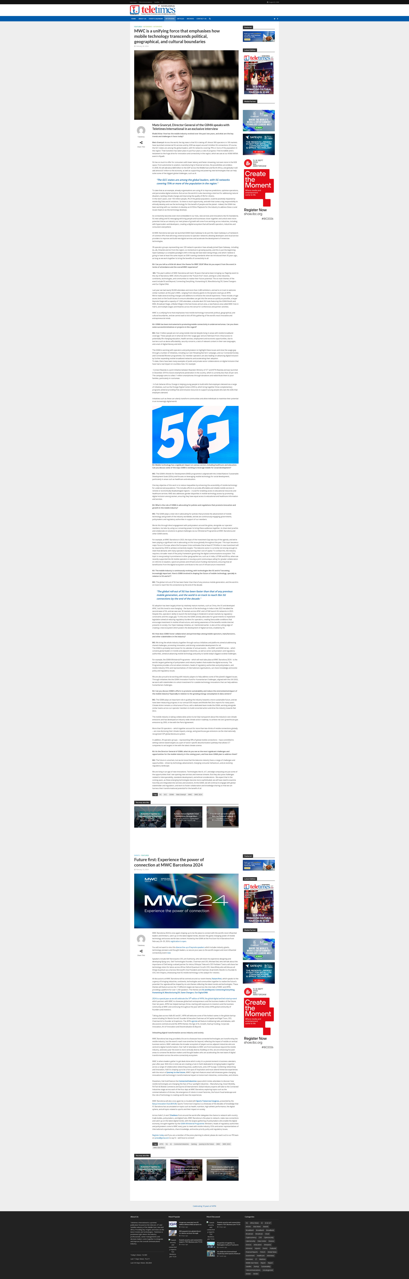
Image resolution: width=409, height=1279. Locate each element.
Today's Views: (136, 1255)
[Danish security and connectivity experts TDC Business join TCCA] (173, 1248)
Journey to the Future (206, 1144)
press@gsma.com (162, 1138)
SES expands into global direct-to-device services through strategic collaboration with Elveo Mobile (190, 1234)
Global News (272, 1252)
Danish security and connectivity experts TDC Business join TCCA (190, 1241)
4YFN (202, 998)
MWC (190, 794)
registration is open (178, 941)
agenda (194, 1021)
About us (142, 19)
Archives (190, 19)
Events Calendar (156, 19)
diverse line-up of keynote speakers (190, 947)
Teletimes (141, 137)
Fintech (262, 1252)
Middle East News (252, 1263)
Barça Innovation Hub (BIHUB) (164, 1104)
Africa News (254, 1223)
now (169, 953)
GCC (165, 794)
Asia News (257, 1227)
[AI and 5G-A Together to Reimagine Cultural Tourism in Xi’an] (211, 1244)
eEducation (257, 1245)
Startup (256, 1266)
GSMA (171, 794)
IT (162, 2)
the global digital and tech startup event (221, 998)
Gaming (194, 1144)
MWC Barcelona (159, 1148)
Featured (138, 27)
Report (263, 1263)
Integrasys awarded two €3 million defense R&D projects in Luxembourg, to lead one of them (190, 1224)
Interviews (133, 2)
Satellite (156, 2)
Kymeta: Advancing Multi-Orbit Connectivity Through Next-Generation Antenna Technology (186, 816)
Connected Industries (181, 1144)
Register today (158, 1135)
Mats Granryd (181, 794)
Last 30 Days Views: (138, 1263)
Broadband (249, 1230)
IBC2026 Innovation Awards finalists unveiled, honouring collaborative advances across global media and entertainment (186, 1170)
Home (133, 19)
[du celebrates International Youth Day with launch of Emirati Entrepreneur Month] (211, 1253)
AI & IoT (268, 1223)
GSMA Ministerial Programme (192, 1123)
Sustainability (265, 1266)
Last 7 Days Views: (137, 1259)
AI (171, 1144)
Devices (271, 1241)
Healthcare (260, 1256)
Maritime (262, 1259)
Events (137, 855)
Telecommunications (145, 2)
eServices (249, 1248)
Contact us (201, 19)
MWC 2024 (198, 794)
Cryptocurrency (251, 1237)
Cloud (267, 1234)
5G (160, 794)
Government (250, 1256)
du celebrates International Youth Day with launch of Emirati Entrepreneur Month (228, 1253)
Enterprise (267, 1245)
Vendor (248, 1274)
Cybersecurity (268, 1237)
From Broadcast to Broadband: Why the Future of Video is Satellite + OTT (222, 816)
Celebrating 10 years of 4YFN (204, 1206)
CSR (260, 1237)
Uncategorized (268, 1270)
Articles (180, 19)
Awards (265, 1227)
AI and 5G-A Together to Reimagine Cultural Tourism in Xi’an (150, 816)
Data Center (262, 1241)
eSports (257, 1248)
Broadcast (249, 1234)
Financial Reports (252, 1252)
